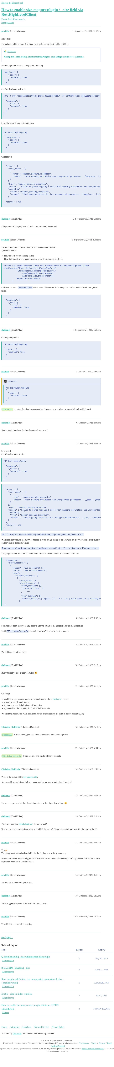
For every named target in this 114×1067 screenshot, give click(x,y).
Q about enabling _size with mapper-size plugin (25, 956)
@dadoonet (7, 409)
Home (4, 1027)
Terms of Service (41, 1027)
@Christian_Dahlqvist (11, 756)
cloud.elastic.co (25, 824)
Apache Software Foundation (93, 1049)
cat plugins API (30, 777)
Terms (93, 1043)
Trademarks (84, 1043)
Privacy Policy (58, 1027)
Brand (109, 1043)
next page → (7, 937)
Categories (14, 1027)
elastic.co (12, 51)
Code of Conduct (58, 1046)
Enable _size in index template (16, 993)
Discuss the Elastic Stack (12, 3)
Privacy (102, 1043)
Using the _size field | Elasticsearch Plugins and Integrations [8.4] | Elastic (44, 56)
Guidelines (26, 1027)
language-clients (7, 23)
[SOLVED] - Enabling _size (15, 967)
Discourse (17, 1033)
